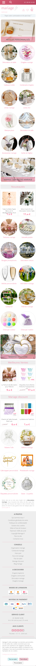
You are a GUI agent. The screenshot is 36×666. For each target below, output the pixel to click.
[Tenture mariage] (9, 227)
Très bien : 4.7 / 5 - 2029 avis (18, 634)
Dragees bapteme (18, 573)
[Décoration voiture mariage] (27, 250)
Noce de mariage (18, 556)
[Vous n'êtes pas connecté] (23, 10)
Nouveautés (18, 186)
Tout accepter (13, 659)
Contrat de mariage (18, 551)
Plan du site (18, 536)
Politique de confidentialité (18, 523)
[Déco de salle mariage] (27, 120)
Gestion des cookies (18, 526)
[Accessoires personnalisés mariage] (9, 273)
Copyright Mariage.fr (18, 533)
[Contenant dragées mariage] (27, 75)
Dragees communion (18, 576)
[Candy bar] (9, 296)
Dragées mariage (18, 581)
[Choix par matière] (27, 319)
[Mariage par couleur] (9, 319)
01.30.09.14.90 (18, 618)
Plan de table (18, 559)
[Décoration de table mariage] (9, 52)
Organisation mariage (18, 548)
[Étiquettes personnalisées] (9, 483)
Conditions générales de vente (18, 520)
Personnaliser (18, 663)
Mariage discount (18, 396)
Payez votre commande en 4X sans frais (18, 16)
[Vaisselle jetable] (27, 227)
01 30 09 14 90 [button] (29, 2)
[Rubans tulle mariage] (9, 437)
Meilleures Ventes (18, 362)
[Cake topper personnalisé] (9, 460)
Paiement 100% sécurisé (18, 531)
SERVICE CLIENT (18, 614)
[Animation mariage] (27, 273)
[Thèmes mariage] (27, 296)
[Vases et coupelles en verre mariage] (27, 483)
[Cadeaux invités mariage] (9, 75)
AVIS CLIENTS (18, 626)
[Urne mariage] (9, 98)
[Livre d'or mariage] (27, 98)
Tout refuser (23, 659)
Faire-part (18, 553)
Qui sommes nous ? (18, 518)
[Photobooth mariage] (27, 460)
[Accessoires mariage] (9, 143)
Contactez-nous (18, 539)
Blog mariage (18, 564)
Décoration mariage (18, 578)
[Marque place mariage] (9, 120)
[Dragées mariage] (27, 52)
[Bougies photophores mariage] (9, 250)
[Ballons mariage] (27, 437)
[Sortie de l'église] (27, 143)
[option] (9, 203)
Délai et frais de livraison (18, 528)
